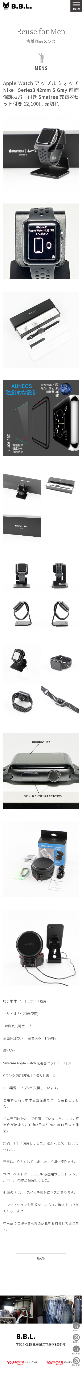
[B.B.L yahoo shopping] (21, 1365)
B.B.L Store (76, 1327)
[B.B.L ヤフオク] (60, 1365)
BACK (41, 1258)
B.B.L (17, 6)
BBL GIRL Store (76, 1350)
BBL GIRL (76, 1361)
